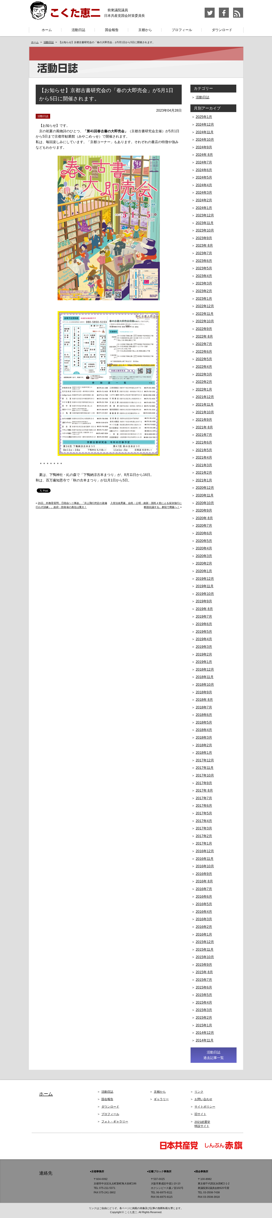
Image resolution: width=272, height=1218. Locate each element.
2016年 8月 (204, 881)
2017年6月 (204, 805)
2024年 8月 (204, 155)
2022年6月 (204, 351)
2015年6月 (204, 987)
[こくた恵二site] (65, 18)
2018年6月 (204, 715)
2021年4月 (204, 457)
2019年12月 (205, 579)
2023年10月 (205, 230)
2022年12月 (205, 306)
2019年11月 (205, 586)
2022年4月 (204, 367)
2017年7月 (204, 798)
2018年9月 (204, 692)
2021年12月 (205, 397)
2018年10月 (205, 684)
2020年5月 (204, 541)
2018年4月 (204, 730)
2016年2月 (204, 927)
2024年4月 (204, 185)
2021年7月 (204, 435)
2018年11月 (205, 677)
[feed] (238, 17)
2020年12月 (205, 487)
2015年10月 (205, 957)
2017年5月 (204, 813)
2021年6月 (204, 442)
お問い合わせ (203, 1099)
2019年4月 (204, 639)
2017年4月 (204, 821)
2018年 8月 (204, 699)
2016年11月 (205, 859)
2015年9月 (204, 964)
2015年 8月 (204, 972)
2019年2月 (204, 654)
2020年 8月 (204, 518)
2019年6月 (204, 624)
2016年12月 (205, 851)
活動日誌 (78, 30)
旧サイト (200, 1114)
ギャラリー (161, 1099)
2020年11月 (205, 495)
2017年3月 (204, 828)
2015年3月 (204, 1010)
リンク (198, 1091)
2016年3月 (204, 919)
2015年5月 (204, 995)
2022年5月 (204, 359)
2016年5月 (204, 904)
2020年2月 (204, 563)
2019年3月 (204, 647)
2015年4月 (204, 1002)
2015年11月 (205, 949)
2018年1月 (204, 752)
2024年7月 (204, 162)
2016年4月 (204, 912)
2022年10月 (205, 321)
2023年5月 (204, 268)
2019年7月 (204, 616)
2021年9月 (204, 419)
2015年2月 (204, 1017)
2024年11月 (205, 132)
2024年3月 (204, 192)
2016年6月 (204, 896)
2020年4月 (204, 548)
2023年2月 (204, 291)
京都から (145, 30)
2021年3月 (204, 465)
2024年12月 (205, 124)
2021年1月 (204, 480)
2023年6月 (204, 261)
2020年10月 (205, 503)
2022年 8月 (204, 336)
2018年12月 (205, 669)
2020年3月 (204, 556)
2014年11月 (205, 1040)
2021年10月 (205, 412)
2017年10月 (205, 775)
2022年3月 (204, 374)
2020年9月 (204, 510)
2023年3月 (204, 283)
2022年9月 (204, 329)
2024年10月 (205, 139)
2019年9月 (204, 601)
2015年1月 (204, 1025)
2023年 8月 (204, 245)
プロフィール (182, 30)
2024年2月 (204, 200)
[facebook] (224, 17)
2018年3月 (204, 737)
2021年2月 (204, 472)
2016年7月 (204, 889)
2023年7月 (204, 253)
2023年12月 (205, 215)
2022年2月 (204, 382)
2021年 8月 (204, 427)
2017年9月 (204, 783)
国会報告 (112, 30)
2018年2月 (204, 745)
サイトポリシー (204, 1106)
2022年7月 (204, 344)
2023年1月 (204, 298)
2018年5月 (204, 722)
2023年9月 (204, 238)
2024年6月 (204, 170)
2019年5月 (204, 631)
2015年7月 (204, 980)
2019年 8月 (204, 609)
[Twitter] (209, 17)
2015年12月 (205, 942)
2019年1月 (204, 662)
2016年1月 (204, 934)
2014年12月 (205, 1032)
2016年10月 (205, 866)
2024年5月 (204, 177)
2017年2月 (204, 836)
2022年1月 (204, 389)
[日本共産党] (181, 1149)
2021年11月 (205, 404)
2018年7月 (204, 707)
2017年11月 (205, 768)
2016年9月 (204, 874)
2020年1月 (204, 571)
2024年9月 (204, 147)
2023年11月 (205, 223)
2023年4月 (204, 276)
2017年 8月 (204, 790)
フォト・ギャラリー (114, 1121)
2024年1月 (204, 208)
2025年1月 (204, 117)
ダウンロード (222, 30)
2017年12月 (205, 760)
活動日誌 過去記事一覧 (213, 1055)
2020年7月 (204, 525)
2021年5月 (204, 450)
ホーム (47, 30)
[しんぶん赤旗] (223, 1149)
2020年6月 (204, 533)
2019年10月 (205, 594)
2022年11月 (205, 314)
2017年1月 (204, 843)
